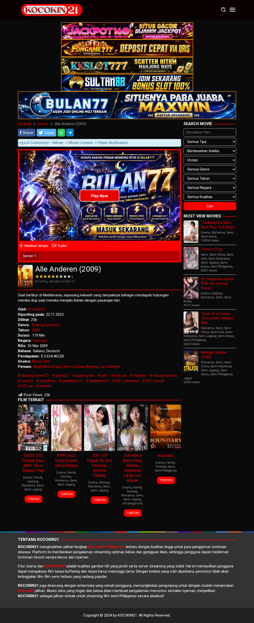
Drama (37, 325)
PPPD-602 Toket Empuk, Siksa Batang (66, 460)
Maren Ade (41, 361)
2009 (36, 330)
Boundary (166, 455)
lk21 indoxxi (155, 381)
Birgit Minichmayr (47, 366)
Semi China (217, 254)
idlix (104, 375)
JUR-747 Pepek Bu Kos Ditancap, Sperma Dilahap (99, 465)
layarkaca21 (99, 381)
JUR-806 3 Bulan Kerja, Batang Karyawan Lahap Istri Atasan (132, 468)
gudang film (85, 375)
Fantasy (33, 481)
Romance (52, 325)
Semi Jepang (33, 489)
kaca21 (27, 381)
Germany (40, 340)
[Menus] (232, 10)
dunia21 (62, 375)
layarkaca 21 (72, 381)
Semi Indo (217, 332)
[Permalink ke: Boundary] (165, 427)
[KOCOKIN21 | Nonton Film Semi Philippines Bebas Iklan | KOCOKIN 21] (51, 9)
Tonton (33, 499)
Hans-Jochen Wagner (80, 366)
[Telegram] (70, 132)
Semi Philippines (166, 470)
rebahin (46, 386)
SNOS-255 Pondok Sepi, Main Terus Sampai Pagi (33, 463)
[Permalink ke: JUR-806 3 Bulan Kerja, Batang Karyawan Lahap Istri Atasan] (132, 427)
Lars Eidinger (109, 366)
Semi (40, 485)
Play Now (99, 196)
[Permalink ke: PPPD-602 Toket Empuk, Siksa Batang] (66, 427)
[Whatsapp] (61, 132)
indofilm (139, 375)
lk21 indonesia (127, 381)
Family (38, 477)
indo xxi (120, 375)
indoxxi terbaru (165, 375)
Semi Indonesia (219, 258)
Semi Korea (209, 236)
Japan (188, 378)
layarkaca (47, 381)
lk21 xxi (27, 386)
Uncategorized (132, 503)
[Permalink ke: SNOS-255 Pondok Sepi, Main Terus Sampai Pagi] (33, 427)
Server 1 (29, 256)
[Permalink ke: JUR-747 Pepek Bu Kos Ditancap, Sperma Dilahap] (99, 427)
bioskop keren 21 (35, 375)
